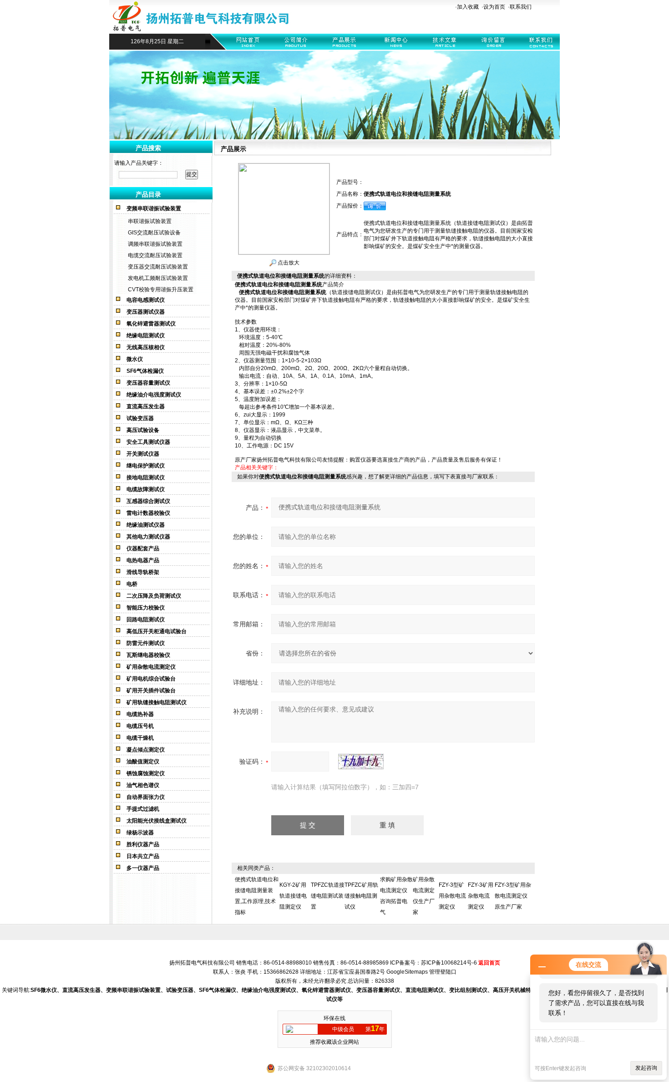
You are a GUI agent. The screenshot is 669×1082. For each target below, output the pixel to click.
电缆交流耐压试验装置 (155, 255)
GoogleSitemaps (407, 972)
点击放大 (287, 262)
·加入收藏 (467, 7)
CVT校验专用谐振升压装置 (160, 289)
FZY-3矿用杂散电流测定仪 (480, 896)
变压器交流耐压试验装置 (158, 267)
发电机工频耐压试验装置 (158, 278)
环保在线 (334, 1018)
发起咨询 (646, 1068)
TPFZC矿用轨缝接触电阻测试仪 (361, 896)
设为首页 (494, 7)
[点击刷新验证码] (361, 761)
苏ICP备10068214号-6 (449, 963)
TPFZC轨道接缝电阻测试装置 (328, 896)
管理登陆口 (442, 972)
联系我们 (521, 7)
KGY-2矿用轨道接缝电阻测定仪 (293, 896)
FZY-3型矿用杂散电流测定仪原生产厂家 (513, 896)
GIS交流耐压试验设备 (154, 232)
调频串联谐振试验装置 (155, 244)
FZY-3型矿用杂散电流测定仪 (452, 896)
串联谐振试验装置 (150, 221)
